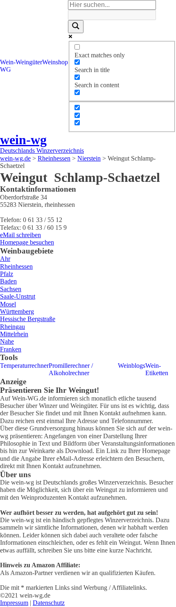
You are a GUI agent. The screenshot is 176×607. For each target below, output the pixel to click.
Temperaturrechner (24, 365)
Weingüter (29, 62)
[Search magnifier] (75, 26)
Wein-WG (8, 66)
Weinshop (55, 62)
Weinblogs (131, 365)
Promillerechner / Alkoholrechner (71, 369)
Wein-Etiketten (156, 369)
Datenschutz (49, 602)
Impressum (14, 602)
